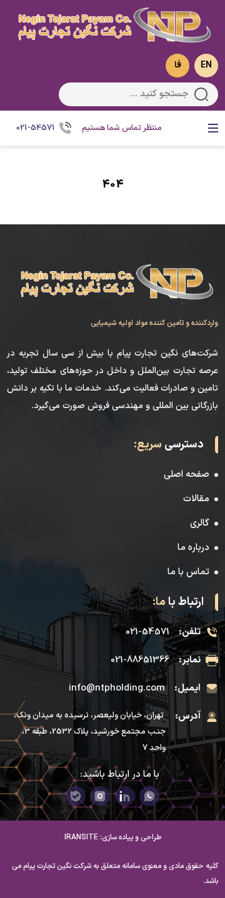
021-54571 (147, 632)
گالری (199, 523)
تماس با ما (188, 572)
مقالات (196, 499)
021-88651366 (140, 660)
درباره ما (193, 548)
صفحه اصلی (186, 474)
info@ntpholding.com (117, 688)
